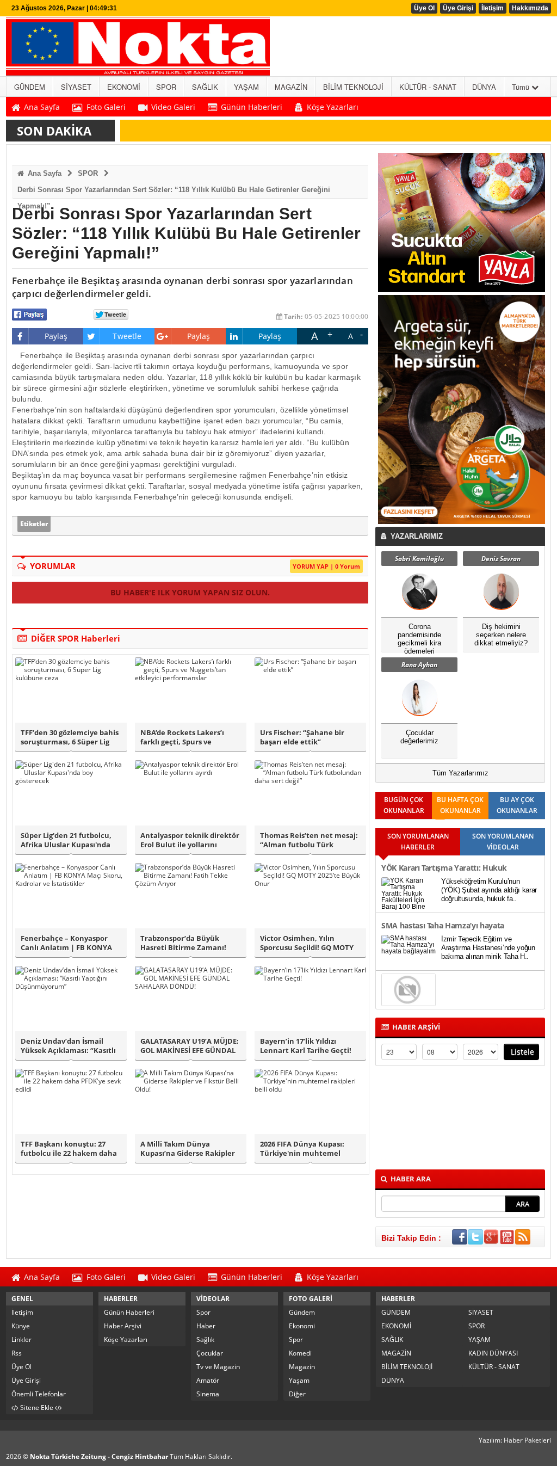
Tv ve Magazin (218, 1366)
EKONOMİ (396, 1326)
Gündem (302, 1312)
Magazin (302, 1366)
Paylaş (56, 336)
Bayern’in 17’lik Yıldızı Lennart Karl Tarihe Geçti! (305, 1046)
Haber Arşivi (122, 1326)
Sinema (207, 1394)
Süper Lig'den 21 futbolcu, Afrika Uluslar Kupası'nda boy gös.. (66, 840)
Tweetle (127, 336)
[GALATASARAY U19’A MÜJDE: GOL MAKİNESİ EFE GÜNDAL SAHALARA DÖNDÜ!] (190, 998)
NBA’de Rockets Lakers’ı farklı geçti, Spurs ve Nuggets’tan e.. (182, 737)
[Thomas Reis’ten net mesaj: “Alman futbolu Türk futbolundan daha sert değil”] (310, 793)
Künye (20, 1326)
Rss (16, 1353)
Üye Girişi (458, 8)
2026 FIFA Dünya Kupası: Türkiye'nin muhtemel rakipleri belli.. (302, 1148)
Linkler (21, 1339)
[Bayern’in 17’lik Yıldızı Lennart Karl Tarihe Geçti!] (310, 998)
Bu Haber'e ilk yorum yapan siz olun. (190, 592)
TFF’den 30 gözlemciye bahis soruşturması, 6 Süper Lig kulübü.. (70, 737)
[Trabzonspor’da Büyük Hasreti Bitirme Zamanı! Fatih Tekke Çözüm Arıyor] (190, 895)
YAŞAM (479, 1339)
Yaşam (299, 1380)
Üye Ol (424, 8)
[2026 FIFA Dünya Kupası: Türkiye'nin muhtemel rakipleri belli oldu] (310, 1101)
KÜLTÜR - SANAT (493, 1366)
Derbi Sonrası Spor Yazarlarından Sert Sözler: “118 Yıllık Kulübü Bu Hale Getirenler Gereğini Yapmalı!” (173, 192)
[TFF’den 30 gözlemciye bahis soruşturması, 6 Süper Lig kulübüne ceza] (71, 690)
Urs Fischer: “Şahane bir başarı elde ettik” (302, 737)
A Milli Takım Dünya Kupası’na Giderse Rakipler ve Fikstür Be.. (187, 1148)
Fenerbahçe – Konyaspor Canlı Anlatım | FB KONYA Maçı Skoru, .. (66, 943)
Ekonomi (302, 1326)
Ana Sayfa (43, 173)
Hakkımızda (530, 8)
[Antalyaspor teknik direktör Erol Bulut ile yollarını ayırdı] (190, 793)
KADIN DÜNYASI (493, 1353)
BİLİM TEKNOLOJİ (406, 1366)
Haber (205, 1326)
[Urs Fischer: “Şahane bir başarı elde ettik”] (310, 690)
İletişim (492, 8)
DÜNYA (392, 1380)
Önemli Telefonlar (38, 1394)
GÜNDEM (396, 1312)
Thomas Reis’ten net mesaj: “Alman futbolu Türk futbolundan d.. (309, 840)
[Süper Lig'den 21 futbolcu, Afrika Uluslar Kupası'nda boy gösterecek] (71, 793)
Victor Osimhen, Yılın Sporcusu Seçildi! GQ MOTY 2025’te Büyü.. (307, 943)
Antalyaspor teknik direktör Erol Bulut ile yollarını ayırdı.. (189, 840)
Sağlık (205, 1339)
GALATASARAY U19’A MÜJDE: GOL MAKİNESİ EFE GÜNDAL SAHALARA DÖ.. (189, 1046)
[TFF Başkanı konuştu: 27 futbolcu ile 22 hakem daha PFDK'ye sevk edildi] (71, 1101)
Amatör (207, 1380)
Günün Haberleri (129, 1312)
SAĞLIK (392, 1339)
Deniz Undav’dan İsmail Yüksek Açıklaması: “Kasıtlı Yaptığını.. (68, 1046)
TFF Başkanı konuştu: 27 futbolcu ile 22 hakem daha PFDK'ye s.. (69, 1148)
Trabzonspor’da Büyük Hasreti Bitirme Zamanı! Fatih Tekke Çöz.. (183, 943)
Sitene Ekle (36, 1407)
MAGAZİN (396, 1353)
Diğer (297, 1394)
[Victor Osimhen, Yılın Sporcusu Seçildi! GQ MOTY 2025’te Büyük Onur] (310, 895)
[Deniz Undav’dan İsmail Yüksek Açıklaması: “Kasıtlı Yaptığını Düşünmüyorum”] (71, 998)
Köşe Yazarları (125, 1339)
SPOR (88, 173)
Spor (203, 1312)
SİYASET (480, 1312)
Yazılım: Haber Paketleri (515, 1440)
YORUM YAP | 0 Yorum (326, 566)
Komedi (300, 1353)
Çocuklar (209, 1353)
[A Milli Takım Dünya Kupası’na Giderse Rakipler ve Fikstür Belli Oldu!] (190, 1101)
